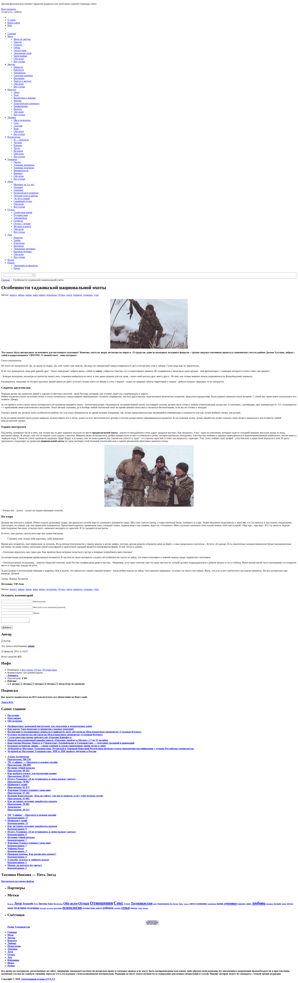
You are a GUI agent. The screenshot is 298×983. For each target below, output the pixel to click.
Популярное (14, 718)
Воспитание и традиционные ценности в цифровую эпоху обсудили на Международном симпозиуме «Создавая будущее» (74, 731)
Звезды (11, 64)
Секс (16, 123)
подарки (50, 908)
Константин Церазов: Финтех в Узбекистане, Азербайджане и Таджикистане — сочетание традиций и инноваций (70, 743)
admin (31, 646)
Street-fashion (20, 56)
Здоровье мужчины (24, 167)
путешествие (88, 908)
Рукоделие (19, 243)
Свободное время (23, 212)
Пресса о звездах (22, 81)
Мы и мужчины (22, 120)
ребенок (108, 907)
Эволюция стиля (22, 53)
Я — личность (21, 139)
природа (77, 295)
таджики (88, 295)
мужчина (20, 907)
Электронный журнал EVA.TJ (38, 979)
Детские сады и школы (26, 195)
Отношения (101, 903)
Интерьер (19, 246)
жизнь (220, 903)
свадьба (117, 908)
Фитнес (18, 100)
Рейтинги (19, 70)
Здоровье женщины (24, 165)
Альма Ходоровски (19, 758)
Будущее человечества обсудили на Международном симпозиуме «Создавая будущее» (55, 734)
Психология (13, 137)
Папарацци (20, 72)
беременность (165, 903)
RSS (9, 25)
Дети (10, 181)
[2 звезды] (25, 683)
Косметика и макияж (25, 98)
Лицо (16, 92)
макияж (269, 904)
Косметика (58, 904)
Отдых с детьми (22, 223)
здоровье (230, 903)
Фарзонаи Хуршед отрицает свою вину (29, 791)
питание (43, 908)
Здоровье (12, 159)
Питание (18, 187)
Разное (11, 262)
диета (193, 903)
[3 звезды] (37, 683)
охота (69, 295)
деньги (186, 904)
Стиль (127, 903)
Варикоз (18, 173)
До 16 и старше (22, 198)
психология (72, 908)
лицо (248, 903)
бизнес (175, 904)
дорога (13, 295)
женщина (201, 903)
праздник (58, 908)
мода (10, 907)
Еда (36, 903)
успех (140, 908)
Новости (18, 67)
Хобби (17, 240)
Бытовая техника (23, 251)
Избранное (13, 960)
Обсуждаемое (14, 721)
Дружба (18, 142)
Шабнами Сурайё (18, 786)
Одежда (18, 44)
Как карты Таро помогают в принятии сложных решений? (40, 729)
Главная (11, 33)
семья (125, 907)
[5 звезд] (59, 683)
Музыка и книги (22, 226)
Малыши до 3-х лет (24, 184)
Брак (16, 128)
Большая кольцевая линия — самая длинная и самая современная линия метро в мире (56, 745)
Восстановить (8, 9)
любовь (259, 903)
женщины (212, 904)
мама (284, 904)
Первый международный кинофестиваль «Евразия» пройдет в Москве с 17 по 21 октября (57, 740)
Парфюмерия (21, 106)
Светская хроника (23, 75)
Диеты (17, 162)
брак (181, 904)
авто (155, 904)
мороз (42, 295)
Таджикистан (142, 903)
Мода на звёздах (22, 39)
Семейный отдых (23, 201)
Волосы (18, 109)
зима (35, 295)
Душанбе (28, 903)
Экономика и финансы (26, 265)
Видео (10, 260)
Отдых (11, 209)
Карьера (18, 145)
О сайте (11, 20)
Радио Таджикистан (18, 927)
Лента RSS (7, 702)
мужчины (51, 295)
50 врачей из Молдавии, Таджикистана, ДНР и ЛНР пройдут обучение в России (51, 751)
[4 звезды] (48, 683)
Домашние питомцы (24, 248)
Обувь (17, 47)
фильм (145, 908)
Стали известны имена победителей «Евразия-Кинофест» (39, 737)
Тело (16, 95)
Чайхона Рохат (17, 850)
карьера (241, 903)
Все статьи (19, 61)
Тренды (18, 42)
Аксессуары (20, 50)
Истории (18, 151)
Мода (10, 36)
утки (96, 295)
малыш (277, 903)
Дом (9, 234)
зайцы (21, 295)
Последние (13, 715)
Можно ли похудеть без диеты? (24, 866)
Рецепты (18, 237)
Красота (11, 89)
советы (133, 908)
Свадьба (18, 125)
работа (99, 908)
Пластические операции (26, 103)
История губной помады (21, 769)
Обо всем (19, 58)
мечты (290, 903)
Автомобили (20, 218)
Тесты (17, 148)
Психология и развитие (26, 193)
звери (29, 295)
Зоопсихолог (18, 808)
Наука (17, 268)
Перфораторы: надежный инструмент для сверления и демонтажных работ (49, 726)
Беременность (21, 170)
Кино (50, 903)
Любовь (11, 117)
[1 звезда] (13, 683)
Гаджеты (18, 220)
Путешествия (21, 215)
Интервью (19, 78)
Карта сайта (13, 22)
